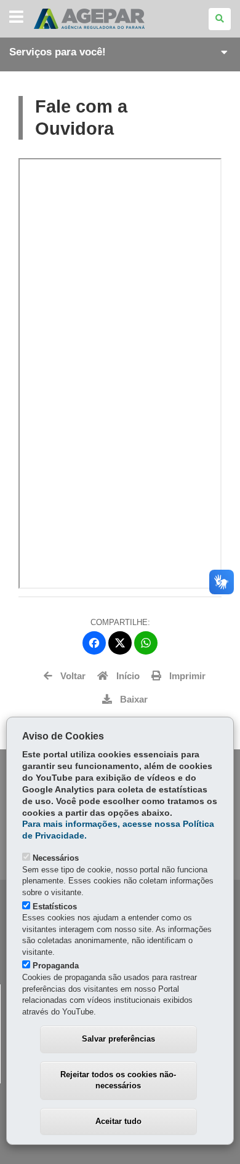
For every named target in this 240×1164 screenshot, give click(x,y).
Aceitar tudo (118, 1121)
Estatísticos (55, 906)
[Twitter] (120, 643)
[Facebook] (94, 643)
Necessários (56, 858)
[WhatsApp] (146, 643)
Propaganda (56, 965)
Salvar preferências (118, 1038)
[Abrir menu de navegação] (16, 17)
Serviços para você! (57, 52)
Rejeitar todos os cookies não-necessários (118, 1080)
